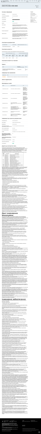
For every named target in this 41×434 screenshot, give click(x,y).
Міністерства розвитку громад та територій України (7, 423)
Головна (2, 4)
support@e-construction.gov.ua (34, 421)
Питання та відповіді (27, 1)
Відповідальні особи (32, 19)
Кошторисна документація (33, 14)
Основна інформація (32, 13)
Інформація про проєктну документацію (33, 20)
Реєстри (5, 4)
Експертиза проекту (8, 4)
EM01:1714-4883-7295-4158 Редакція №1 (6, 46)
